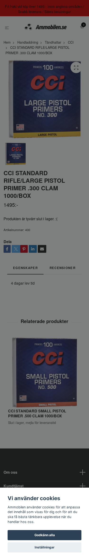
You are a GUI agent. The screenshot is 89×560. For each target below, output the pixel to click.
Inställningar (45, 547)
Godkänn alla (44, 535)
